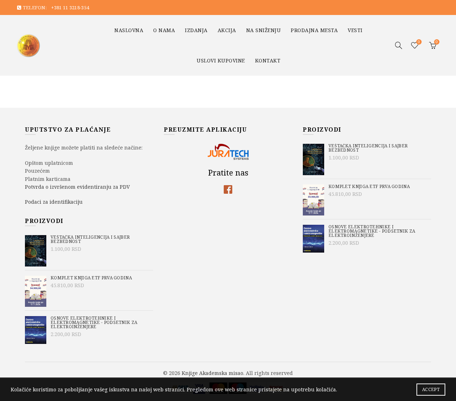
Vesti (355, 30)
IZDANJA (196, 30)
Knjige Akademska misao (212, 373)
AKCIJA (227, 30)
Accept (431, 389)
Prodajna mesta (314, 30)
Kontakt (268, 60)
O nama (164, 30)
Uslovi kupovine (221, 60)
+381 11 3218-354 (70, 7)
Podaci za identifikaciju (54, 201)
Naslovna (128, 30)
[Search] (398, 45)
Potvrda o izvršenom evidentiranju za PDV (77, 186)
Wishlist (419, 42)
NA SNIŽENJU (263, 30)
